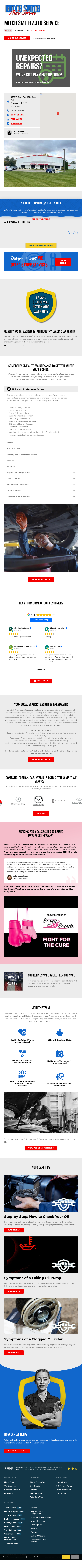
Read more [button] (49, 661)
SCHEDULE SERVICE (17, 38)
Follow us (16, 119)
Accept (66, 1557)
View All (41, 813)
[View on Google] (11, 629)
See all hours (38, 30)
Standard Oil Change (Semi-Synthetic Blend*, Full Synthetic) (34, 432)
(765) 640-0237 (17, 111)
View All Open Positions (41, 1148)
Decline (75, 1557)
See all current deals (41, 245)
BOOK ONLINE (17, 115)
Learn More (63, 261)
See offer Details (41, 219)
